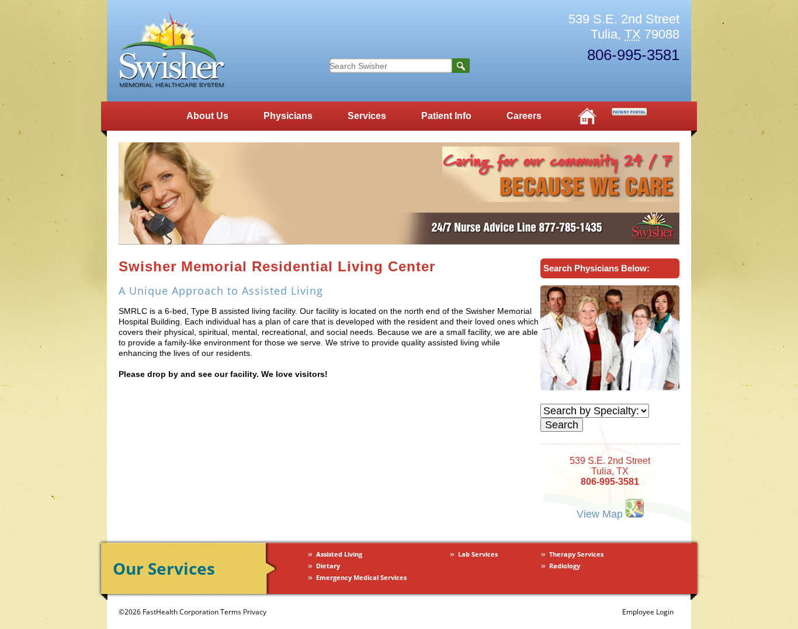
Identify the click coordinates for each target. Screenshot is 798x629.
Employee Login (648, 611)
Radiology (564, 566)
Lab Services (478, 554)
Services (367, 116)
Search (461, 65)
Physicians (288, 116)
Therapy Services (576, 554)
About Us (207, 116)
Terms (230, 611)
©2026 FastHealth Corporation (168, 611)
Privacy (254, 611)
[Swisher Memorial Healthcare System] (171, 85)
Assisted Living (339, 554)
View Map (601, 513)
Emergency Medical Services (361, 578)
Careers (524, 116)
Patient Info (446, 116)
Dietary (328, 566)
